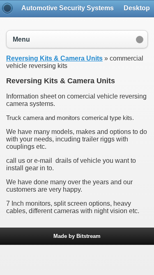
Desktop (137, 8)
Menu (21, 39)
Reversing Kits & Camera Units (54, 58)
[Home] (7, 8)
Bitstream (88, 236)
